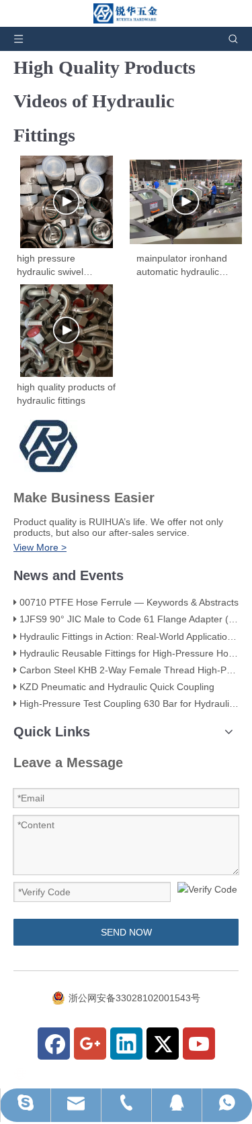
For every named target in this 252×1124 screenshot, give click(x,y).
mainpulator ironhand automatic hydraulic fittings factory (181, 265)
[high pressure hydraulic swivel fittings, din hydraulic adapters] (66, 202)
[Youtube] (199, 1043)
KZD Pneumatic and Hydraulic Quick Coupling (116, 686)
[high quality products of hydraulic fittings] (66, 330)
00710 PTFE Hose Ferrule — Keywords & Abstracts (129, 602)
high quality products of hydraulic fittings (66, 394)
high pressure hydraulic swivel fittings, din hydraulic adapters (60, 265)
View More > (40, 547)
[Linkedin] (126, 1043)
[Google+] (90, 1043)
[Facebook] (54, 1043)
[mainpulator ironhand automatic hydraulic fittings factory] (186, 202)
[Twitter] (162, 1043)
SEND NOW (126, 932)
